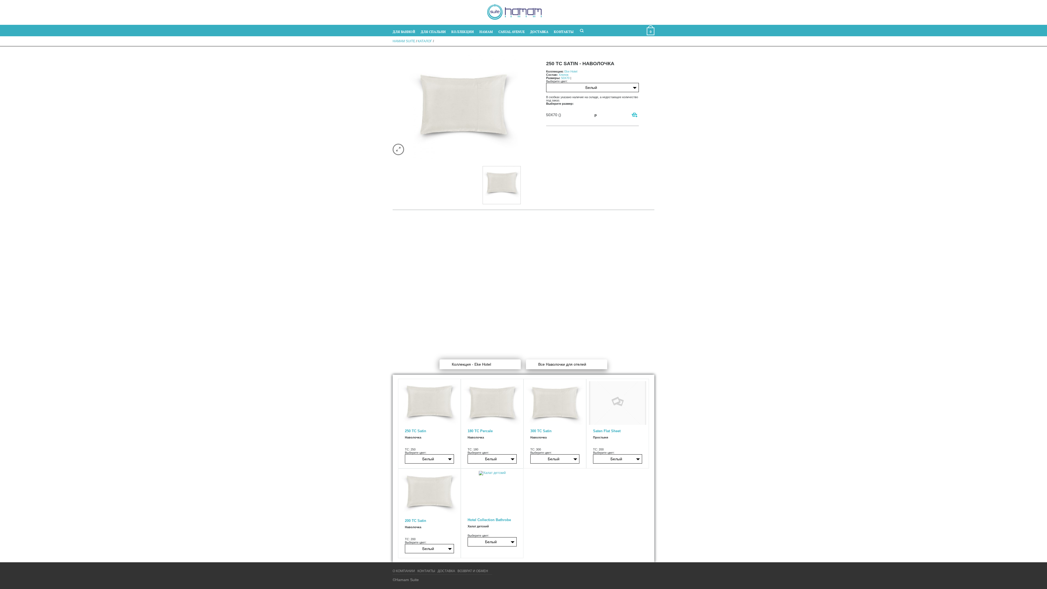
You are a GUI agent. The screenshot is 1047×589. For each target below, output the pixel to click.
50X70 (565, 78)
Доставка (446, 571)
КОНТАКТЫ (564, 31)
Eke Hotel (570, 71)
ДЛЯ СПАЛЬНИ (433, 31)
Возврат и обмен (473, 571)
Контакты (426, 571)
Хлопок (563, 74)
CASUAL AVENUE (511, 31)
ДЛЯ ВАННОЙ (404, 31)
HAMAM (486, 31)
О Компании (404, 571)
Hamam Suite (404, 41)
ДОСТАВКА (539, 31)
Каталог (425, 41)
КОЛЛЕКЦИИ (462, 31)
